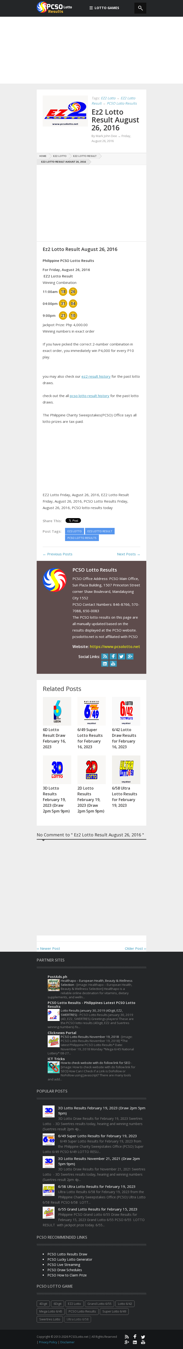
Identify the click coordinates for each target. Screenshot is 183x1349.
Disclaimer (67, 1342)
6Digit (57, 1303)
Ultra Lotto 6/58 (77, 1319)
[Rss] (104, 656)
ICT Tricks (56, 1059)
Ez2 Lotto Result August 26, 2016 (115, 120)
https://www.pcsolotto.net (115, 646)
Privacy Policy (48, 1342)
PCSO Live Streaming (63, 1264)
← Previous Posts (57, 554)
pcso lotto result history (89, 395)
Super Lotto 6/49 (114, 1311)
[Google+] (129, 656)
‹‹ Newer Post (48, 948)
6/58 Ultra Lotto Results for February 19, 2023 (97, 1186)
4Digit (43, 1303)
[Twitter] (121, 656)
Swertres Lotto (49, 1319)
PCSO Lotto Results (82, 1311)
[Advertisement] (91, 50)
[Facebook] (113, 656)
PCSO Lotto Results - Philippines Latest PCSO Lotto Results (91, 1004)
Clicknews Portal (62, 1032)
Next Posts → (128, 554)
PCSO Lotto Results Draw (67, 1254)
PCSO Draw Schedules (64, 1270)
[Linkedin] (104, 664)
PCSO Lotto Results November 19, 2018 (90, 1037)
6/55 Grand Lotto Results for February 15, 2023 (97, 1209)
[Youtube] (113, 664)
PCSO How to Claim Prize (67, 1275)
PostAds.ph (57, 976)
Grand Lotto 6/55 (99, 1303)
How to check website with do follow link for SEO (96, 1063)
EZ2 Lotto (74, 1303)
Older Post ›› (135, 948)
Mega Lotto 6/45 (50, 1311)
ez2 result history (96, 376)
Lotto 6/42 (125, 1303)
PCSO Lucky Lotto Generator (69, 1259)
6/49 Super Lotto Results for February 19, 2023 (97, 1135)
